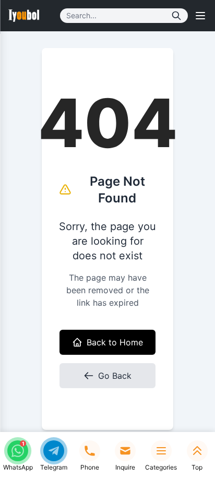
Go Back (115, 375)
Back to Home (115, 342)
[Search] (176, 15)
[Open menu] (200, 15)
